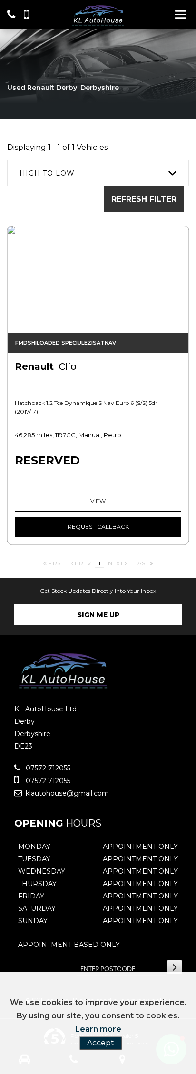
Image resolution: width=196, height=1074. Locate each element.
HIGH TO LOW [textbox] (47, 173)
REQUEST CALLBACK (98, 526)
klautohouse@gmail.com (66, 793)
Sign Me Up (98, 615)
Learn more (98, 1029)
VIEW (98, 500)
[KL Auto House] (98, 15)
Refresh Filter (143, 199)
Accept (100, 1042)
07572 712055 (47, 768)
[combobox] (98, 173)
